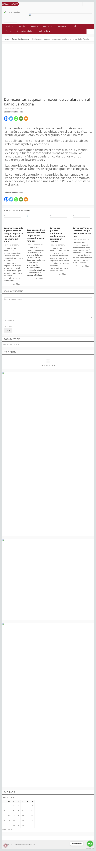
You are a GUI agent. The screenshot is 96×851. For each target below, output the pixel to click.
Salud (73, 26)
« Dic (4, 829)
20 (4, 820)
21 (9, 820)
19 (32, 815)
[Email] (21, 117)
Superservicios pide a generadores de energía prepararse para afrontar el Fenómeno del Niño (13, 235)
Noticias (9, 26)
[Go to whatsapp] (90, 844)
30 (18, 826)
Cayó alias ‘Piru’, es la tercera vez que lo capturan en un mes (82, 232)
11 (27, 810)
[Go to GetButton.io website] (90, 848)
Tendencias (47, 26)
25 (27, 820)
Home (6, 39)
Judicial (22, 26)
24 (23, 820)
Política (9, 31)
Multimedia (44, 31)
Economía (62, 26)
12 (32, 810)
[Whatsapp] (16, 117)
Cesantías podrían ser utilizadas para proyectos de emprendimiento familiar (36, 235)
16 (18, 815)
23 (18, 820)
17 (23, 815)
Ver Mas (16, 284)
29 (14, 826)
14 (9, 815)
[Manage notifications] (6, 846)
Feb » (10, 829)
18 (27, 815)
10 (23, 810)
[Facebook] (6, 117)
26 (32, 820)
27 (4, 826)
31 (23, 826)
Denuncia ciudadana (25, 31)
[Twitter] (11, 117)
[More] (26, 117)
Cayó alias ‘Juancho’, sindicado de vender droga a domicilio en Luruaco (57, 235)
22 (14, 820)
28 (9, 826)
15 (14, 815)
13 (4, 815)
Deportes (34, 26)
